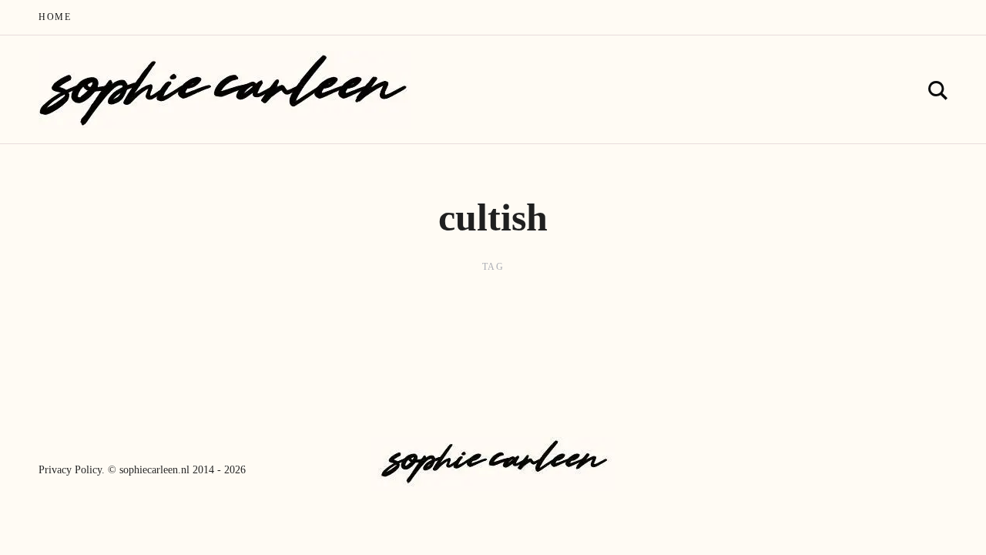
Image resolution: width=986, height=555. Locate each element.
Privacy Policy (70, 470)
